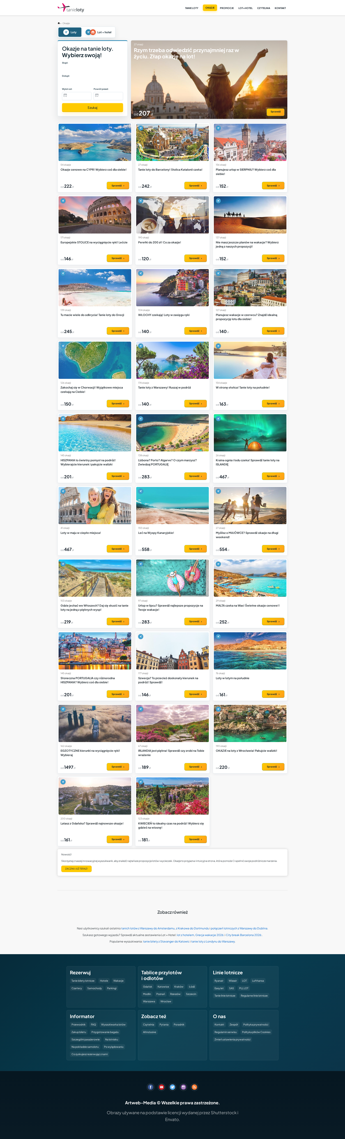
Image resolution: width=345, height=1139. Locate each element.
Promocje (227, 8)
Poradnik (179, 1024)
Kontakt (280, 8)
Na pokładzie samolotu (85, 1046)
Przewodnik (79, 1024)
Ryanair (219, 980)
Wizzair (233, 980)
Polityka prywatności (255, 1024)
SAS (231, 988)
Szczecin (191, 993)
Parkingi (111, 988)
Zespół (234, 1024)
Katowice (163, 986)
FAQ (93, 1024)
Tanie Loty (191, 8)
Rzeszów (175, 993)
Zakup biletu (79, 1032)
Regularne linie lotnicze (254, 995)
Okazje (210, 7)
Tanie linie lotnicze (225, 995)
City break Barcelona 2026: (244, 935)
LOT (244, 980)
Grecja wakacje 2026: (209, 935)
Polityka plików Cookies (256, 1032)
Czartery (77, 988)
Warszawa (149, 1001)
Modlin (147, 993)
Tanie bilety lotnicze (83, 980)
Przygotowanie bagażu (105, 1032)
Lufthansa (258, 980)
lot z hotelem (185, 935)
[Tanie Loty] (71, 7)
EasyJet (219, 988)
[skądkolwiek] (71, 69)
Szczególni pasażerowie (86, 1039)
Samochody (94, 988)
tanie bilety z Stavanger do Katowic (166, 941)
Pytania (164, 1024)
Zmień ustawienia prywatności (232, 1039)
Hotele (104, 980)
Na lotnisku (111, 1039)
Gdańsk (147, 986)
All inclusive (149, 1032)
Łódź (192, 986)
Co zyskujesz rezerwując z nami (90, 1054)
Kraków (178, 986)
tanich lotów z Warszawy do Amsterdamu (148, 928)
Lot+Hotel (245, 8)
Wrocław (165, 1001)
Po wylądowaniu (113, 1046)
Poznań (160, 993)
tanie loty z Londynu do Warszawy (213, 941)
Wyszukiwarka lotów (113, 1024)
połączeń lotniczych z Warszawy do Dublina (239, 928)
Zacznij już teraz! (76, 868)
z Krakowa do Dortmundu (192, 928)
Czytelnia (263, 8)
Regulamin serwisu (226, 1032)
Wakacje (118, 980)
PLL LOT (243, 988)
